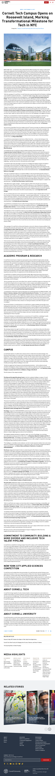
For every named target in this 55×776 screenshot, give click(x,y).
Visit (46, 2)
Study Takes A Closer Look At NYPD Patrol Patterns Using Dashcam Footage (18, 663)
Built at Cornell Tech (24, 738)
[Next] (49, 729)
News (5, 742)
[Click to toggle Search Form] (50, 2)
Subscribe (46, 760)
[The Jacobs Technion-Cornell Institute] (26, 771)
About (5, 738)
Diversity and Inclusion (40, 742)
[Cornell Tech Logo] (6, 2)
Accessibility (38, 738)
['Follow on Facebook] (4, 764)
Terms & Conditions (40, 750)
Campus (19, 28)
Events (5, 740)
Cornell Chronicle (10, 693)
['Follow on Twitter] (7, 764)
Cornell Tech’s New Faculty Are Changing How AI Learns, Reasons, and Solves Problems (23, 642)
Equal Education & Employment (42, 743)
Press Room (41, 28)
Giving (21, 743)
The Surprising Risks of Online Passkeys (12, 645)
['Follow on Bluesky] (19, 764)
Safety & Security (39, 748)
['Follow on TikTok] (22, 764)
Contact (21, 742)
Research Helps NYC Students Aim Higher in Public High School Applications (20, 639)
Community (32, 693)
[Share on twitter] (48, 630)
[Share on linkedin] (50, 630)
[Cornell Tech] (13, 771)
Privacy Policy (38, 747)
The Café (22, 745)
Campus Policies (39, 740)
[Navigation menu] (52, 2)
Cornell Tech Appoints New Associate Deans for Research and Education (37, 718)
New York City (34, 28)
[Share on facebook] (45, 630)
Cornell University (25, 28)
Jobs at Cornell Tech (40, 745)
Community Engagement (26, 740)
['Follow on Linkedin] (13, 764)
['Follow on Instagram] (16, 764)
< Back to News (8, 631)
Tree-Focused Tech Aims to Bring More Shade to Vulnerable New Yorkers (14, 718)
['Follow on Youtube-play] (10, 764)
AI (52, 695)
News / (27, 9)
